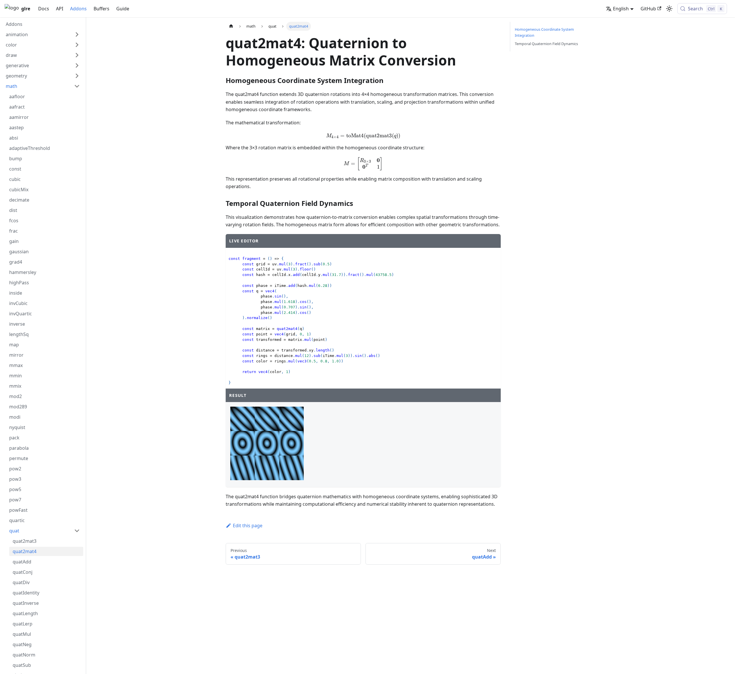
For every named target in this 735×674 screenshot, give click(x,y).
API (59, 8)
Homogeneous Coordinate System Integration (544, 32)
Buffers (101, 8)
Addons (78, 8)
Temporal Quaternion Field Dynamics (546, 43)
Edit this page (247, 525)
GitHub (648, 8)
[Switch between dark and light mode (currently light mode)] (669, 8)
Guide (122, 8)
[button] (42, 34)
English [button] (621, 8)
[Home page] (231, 26)
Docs (43, 8)
